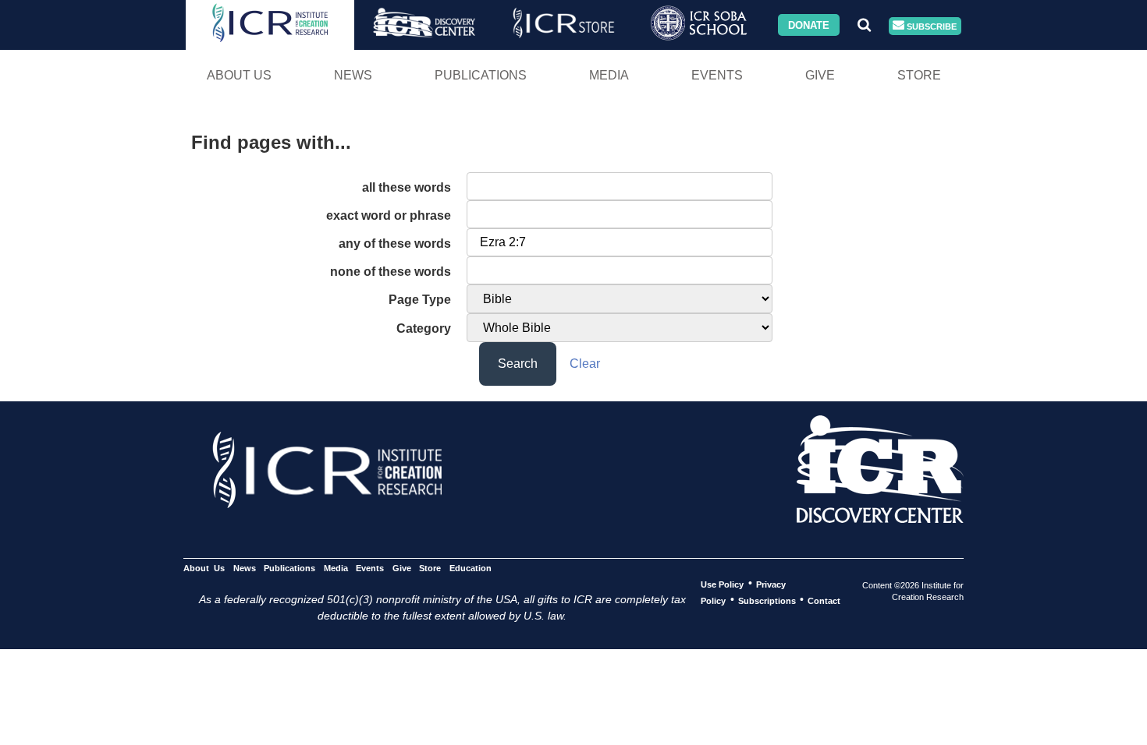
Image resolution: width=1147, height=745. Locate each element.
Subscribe (930, 25)
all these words (406, 187)
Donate (808, 24)
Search (518, 363)
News (353, 75)
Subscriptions (767, 600)
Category (423, 328)
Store (919, 75)
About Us (239, 75)
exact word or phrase (388, 215)
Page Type (420, 299)
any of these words (395, 243)
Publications (481, 75)
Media (609, 75)
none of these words (390, 271)
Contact (824, 600)
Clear (585, 363)
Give (820, 75)
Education (470, 567)
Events (717, 75)
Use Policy (722, 583)
